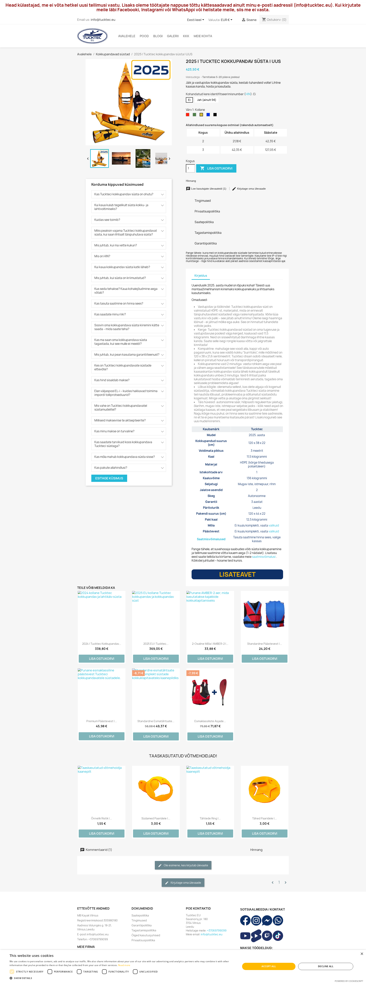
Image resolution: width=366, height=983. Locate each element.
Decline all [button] (325, 966)
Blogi (158, 36)
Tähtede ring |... (210, 818)
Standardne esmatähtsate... (155, 721)
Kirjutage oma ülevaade (251, 188)
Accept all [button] (269, 966)
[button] (122, 978)
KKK (186, 36)
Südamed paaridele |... (155, 818)
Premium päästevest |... (101, 721)
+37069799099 (216, 930)
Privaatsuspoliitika (143, 940)
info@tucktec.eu (103, 20)
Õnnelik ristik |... (101, 818)
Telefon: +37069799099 (92, 939)
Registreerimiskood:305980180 (97, 920)
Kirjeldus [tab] (200, 276)
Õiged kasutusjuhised (146, 935)
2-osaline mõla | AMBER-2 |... (210, 643)
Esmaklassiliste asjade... (210, 721)
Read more (124, 965)
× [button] (361, 953)
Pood (144, 36)
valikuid (274, 525)
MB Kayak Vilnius (87, 915)
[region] (237, 485)
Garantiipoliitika (142, 925)
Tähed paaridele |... (264, 818)
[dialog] (183, 966)
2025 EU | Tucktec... (156, 643)
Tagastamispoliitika (144, 930)
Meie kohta (203, 36)
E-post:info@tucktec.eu (93, 934)
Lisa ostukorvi (216, 168)
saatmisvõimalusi (264, 557)
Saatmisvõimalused (211, 539)
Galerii (173, 36)
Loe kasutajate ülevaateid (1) (208, 188)
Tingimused (139, 920)
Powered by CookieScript (349, 981)
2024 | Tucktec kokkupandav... (101, 643)
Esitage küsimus (109, 478)
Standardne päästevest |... (264, 643)
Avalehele (126, 36)
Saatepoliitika (140, 915)
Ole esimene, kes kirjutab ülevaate (185, 865)
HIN (248, 94)
